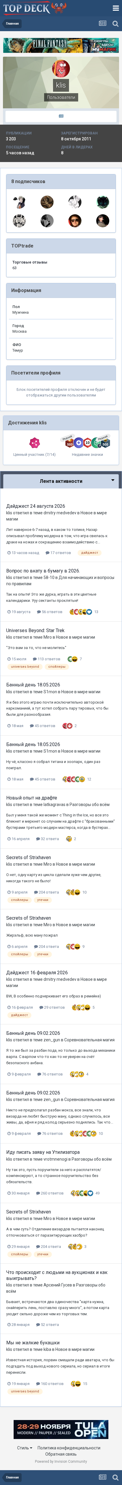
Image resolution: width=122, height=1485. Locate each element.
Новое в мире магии (75, 637)
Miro (48, 637)
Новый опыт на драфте (31, 798)
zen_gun (52, 1039)
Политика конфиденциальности (69, 1448)
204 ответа (48, 892)
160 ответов (52, 1383)
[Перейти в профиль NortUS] (74, 220)
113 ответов (48, 659)
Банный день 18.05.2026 (33, 685)
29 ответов (54, 1007)
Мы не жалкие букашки (33, 1343)
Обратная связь (61, 1454)
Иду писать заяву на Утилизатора (43, 1152)
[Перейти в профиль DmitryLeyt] (102, 220)
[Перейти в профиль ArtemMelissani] (19, 220)
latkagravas (54, 804)
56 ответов (51, 612)
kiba (47, 1349)
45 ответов (44, 726)
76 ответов (52, 1074)
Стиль (23, 1448)
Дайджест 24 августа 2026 (35, 506)
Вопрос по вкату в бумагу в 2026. (43, 571)
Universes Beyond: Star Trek (35, 630)
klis (9, 512)
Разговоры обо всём (90, 804)
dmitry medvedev (60, 512)
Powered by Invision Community (61, 1461)
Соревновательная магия (89, 1039)
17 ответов (60, 552)
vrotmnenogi (56, 1159)
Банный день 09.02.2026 (33, 1033)
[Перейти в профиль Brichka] (47, 220)
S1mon (50, 691)
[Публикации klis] (61, 116)
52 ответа (49, 1324)
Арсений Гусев (58, 1285)
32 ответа (49, 839)
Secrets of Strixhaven (28, 857)
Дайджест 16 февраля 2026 (37, 972)
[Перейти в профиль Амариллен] (47, 202)
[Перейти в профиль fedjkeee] (19, 202)
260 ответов (52, 1193)
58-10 (49, 577)
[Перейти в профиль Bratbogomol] (74, 202)
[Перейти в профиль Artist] (102, 202)
